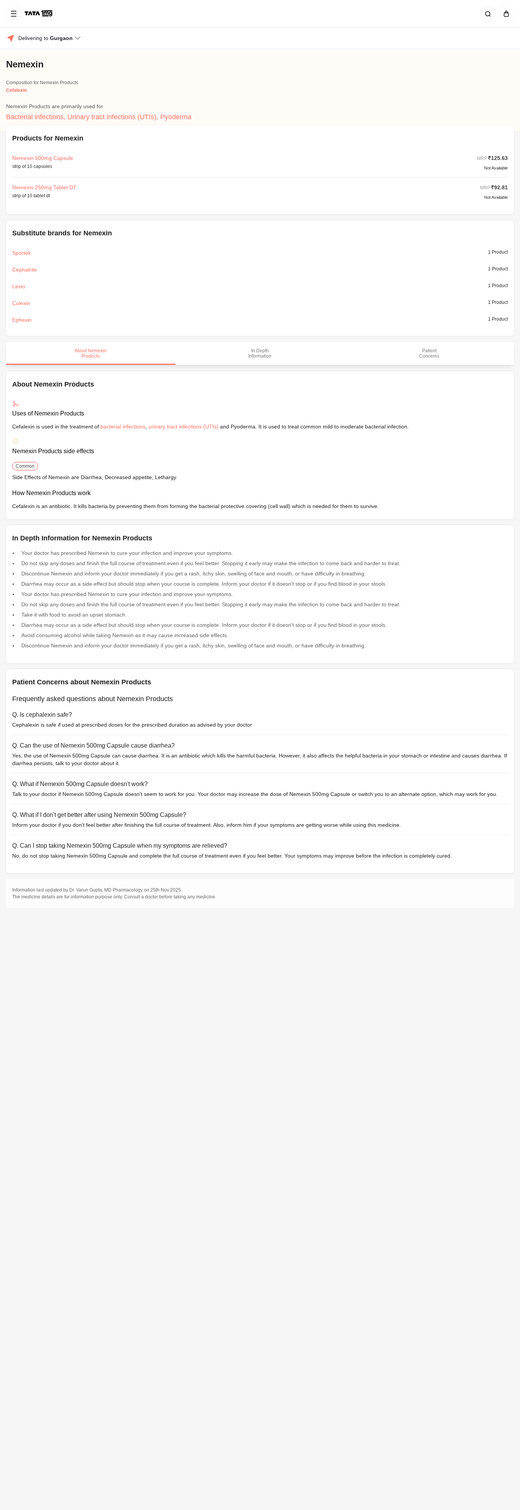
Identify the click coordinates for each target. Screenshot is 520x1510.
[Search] (486, 13)
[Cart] (505, 13)
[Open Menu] (13, 13)
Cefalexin (16, 90)
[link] (39, 13)
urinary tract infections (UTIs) (183, 426)
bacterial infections (122, 426)
